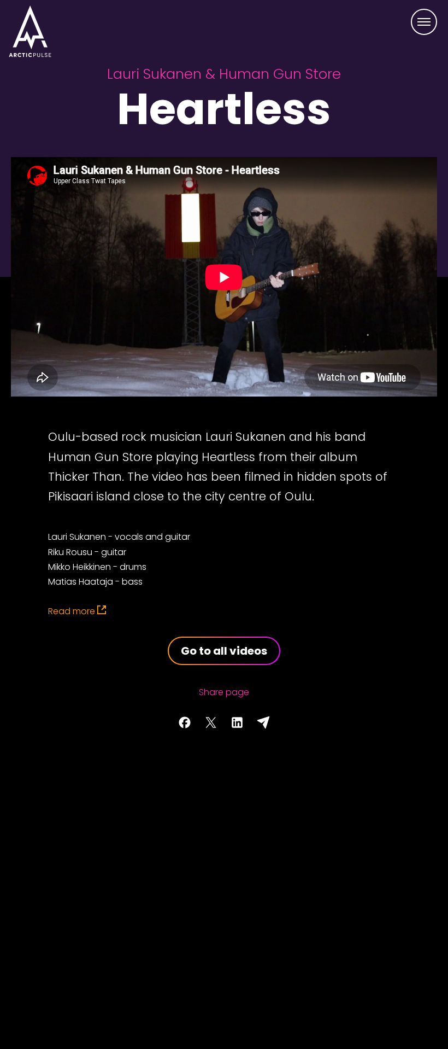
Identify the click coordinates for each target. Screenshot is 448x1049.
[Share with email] (263, 722)
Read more (71, 611)
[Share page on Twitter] (211, 722)
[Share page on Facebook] (185, 722)
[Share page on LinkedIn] (237, 722)
